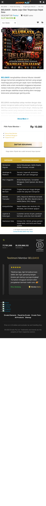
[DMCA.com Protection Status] (3, 29)
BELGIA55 (4, 6)
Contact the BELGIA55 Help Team (23, 231)
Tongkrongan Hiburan (29, 6)
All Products (19, 317)
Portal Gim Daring (15, 6)
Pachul (15, 15)
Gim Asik (40, 6)
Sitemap (28, 317)
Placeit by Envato (24, 315)
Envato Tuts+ (36, 315)
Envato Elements (10, 315)
